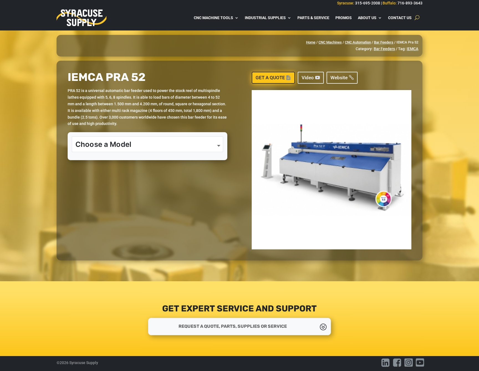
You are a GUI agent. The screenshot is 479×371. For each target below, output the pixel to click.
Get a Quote (270, 77)
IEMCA (412, 49)
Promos (343, 18)
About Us (367, 18)
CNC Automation (358, 42)
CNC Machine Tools (213, 18)
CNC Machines (330, 42)
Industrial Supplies (265, 18)
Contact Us (400, 18)
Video (308, 77)
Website (339, 77)
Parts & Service (313, 18)
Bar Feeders (383, 42)
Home (310, 42)
